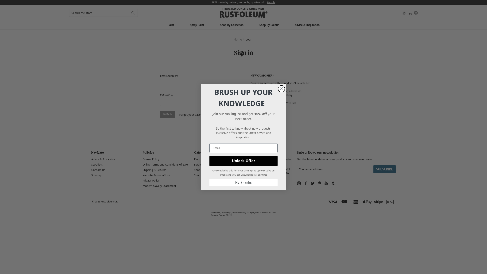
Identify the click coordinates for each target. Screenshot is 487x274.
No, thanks (243, 182)
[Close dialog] (281, 88)
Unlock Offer (243, 161)
